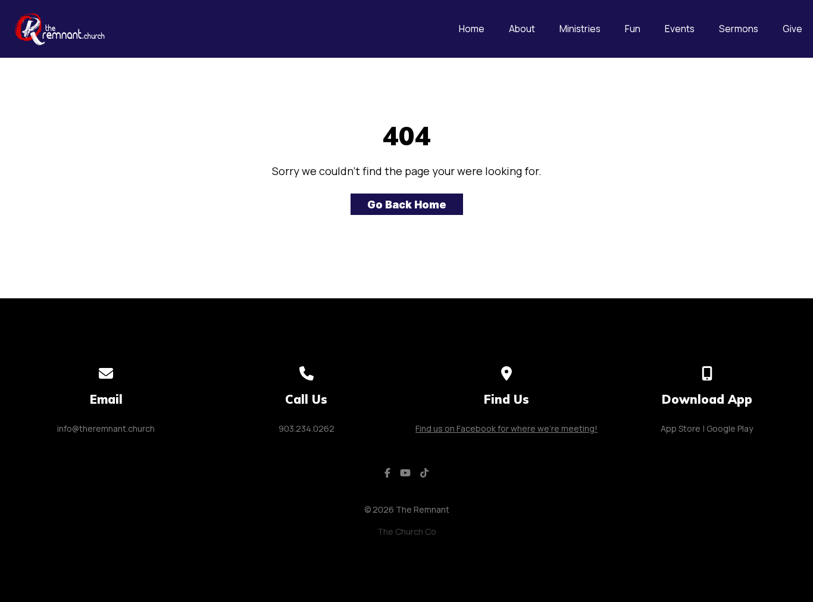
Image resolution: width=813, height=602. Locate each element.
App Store (681, 428)
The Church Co (406, 531)
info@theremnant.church (106, 428)
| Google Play (728, 428)
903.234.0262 (306, 428)
